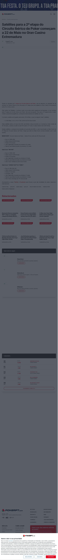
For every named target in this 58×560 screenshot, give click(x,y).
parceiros (11, 540)
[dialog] (29, 546)
